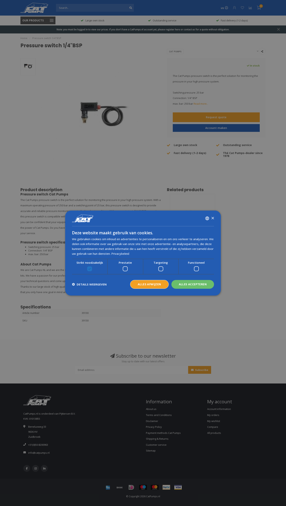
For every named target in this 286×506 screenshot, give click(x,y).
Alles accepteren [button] (193, 284)
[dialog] (143, 253)
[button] (89, 284)
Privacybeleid (120, 253)
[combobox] (207, 218)
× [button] (212, 218)
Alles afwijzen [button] (149, 284)
